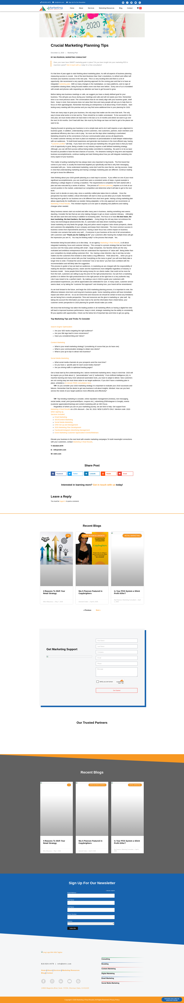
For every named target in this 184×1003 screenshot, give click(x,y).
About (81, 8)
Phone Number (72, 914)
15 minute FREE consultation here (78, 383)
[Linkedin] (131, 3)
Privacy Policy (115, 1000)
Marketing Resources (106, 8)
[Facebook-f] (43, 981)
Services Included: (58, 414)
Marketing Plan (73, 53)
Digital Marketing (108, 973)
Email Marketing (107, 978)
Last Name (70, 907)
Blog (120, 8)
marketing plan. (65, 84)
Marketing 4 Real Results (60, 204)
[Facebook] (123, 3)
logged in (63, 501)
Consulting (105, 959)
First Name (70, 900)
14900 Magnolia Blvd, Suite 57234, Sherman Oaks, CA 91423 (65, 988)
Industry (69, 921)
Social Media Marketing (60, 358)
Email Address (72, 892)
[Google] (140, 3)
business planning (106, 185)
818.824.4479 (46, 2)
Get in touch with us (74, 65)
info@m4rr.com (59, 2)
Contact (130, 8)
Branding (104, 964)
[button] (59, 474)
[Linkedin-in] (61, 981)
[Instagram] (127, 3)
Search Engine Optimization (61, 327)
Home (72, 8)
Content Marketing (58, 342)
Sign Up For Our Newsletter (77, 2)
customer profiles (58, 144)
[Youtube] (135, 3)
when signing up (57, 412)
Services (91, 8)
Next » (98, 610)
